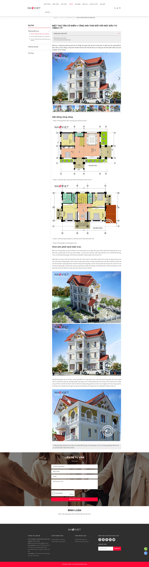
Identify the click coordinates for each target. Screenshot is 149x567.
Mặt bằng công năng (60, 38)
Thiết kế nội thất (33, 47)
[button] (119, 78)
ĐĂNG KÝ (117, 548)
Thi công (31, 53)
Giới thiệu (47, 4)
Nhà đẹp (77, 4)
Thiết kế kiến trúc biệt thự (58, 539)
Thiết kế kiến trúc (70, 17)
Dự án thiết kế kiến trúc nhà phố (40, 36)
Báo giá (85, 4)
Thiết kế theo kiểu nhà (81, 539)
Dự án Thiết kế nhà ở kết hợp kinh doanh (40, 39)
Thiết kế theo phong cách (82, 541)
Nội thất (64, 4)
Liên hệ (47, 12)
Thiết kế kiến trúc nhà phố (58, 541)
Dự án (71, 4)
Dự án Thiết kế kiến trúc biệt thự (86, 17)
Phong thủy (94, 4)
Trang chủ (56, 17)
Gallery (102, 4)
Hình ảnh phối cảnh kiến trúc (62, 40)
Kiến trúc (55, 4)
